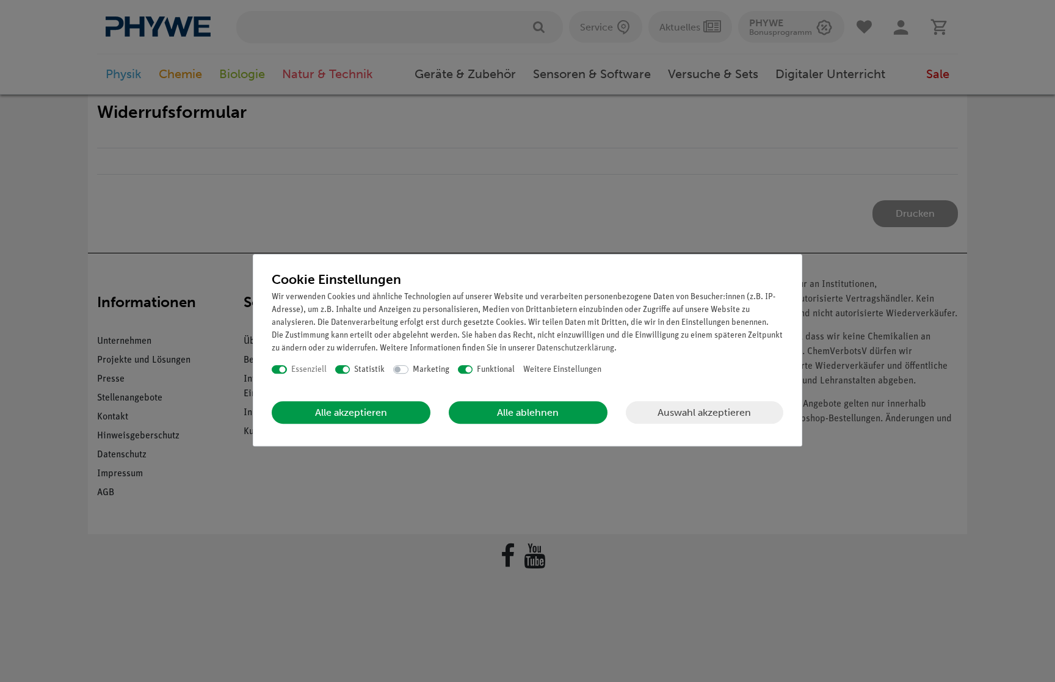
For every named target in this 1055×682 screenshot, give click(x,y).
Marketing (431, 369)
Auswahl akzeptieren (704, 412)
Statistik (369, 369)
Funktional (496, 369)
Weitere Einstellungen (562, 369)
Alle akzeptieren (351, 412)
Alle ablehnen (528, 412)
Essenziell (309, 369)
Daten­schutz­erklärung (575, 348)
